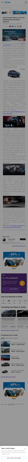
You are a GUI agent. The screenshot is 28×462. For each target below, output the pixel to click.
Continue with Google (15, 458)
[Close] (25, 448)
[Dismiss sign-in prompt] (14, 231)
